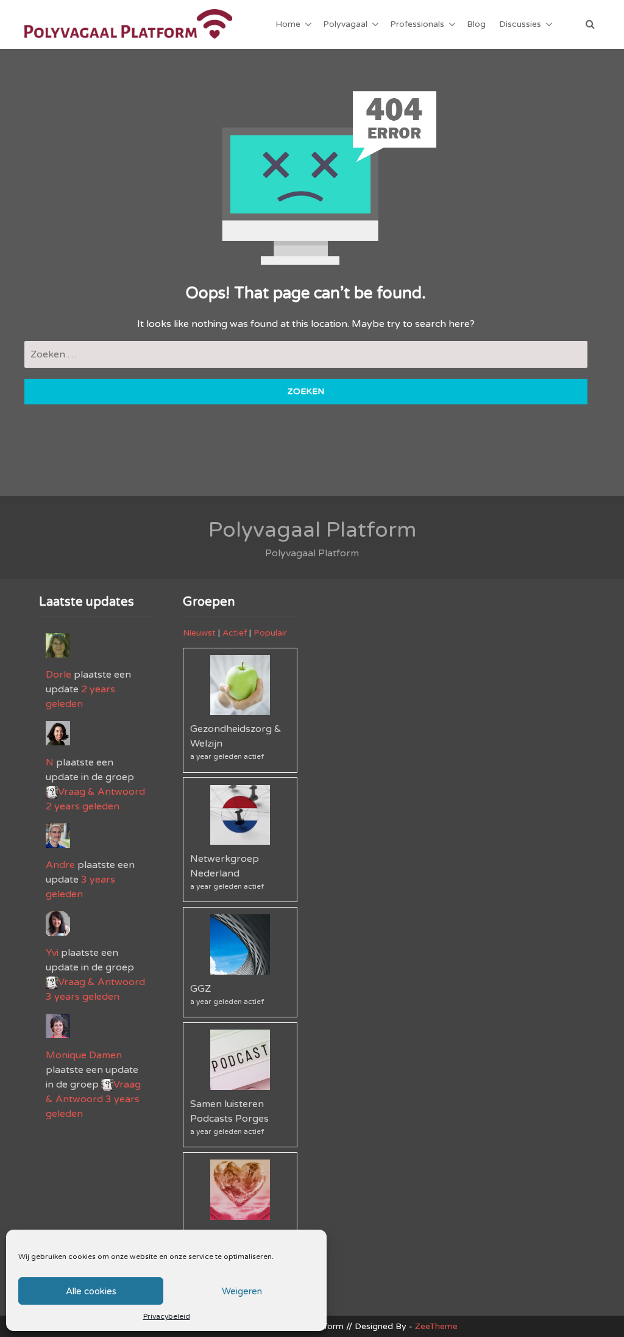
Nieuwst (199, 633)
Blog (476, 24)
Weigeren (242, 1291)
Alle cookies (91, 1291)
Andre (60, 865)
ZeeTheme (436, 1326)
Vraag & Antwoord (101, 792)
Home (287, 24)
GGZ (200, 989)
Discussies (520, 24)
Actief (234, 633)
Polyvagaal (345, 24)
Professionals (417, 24)
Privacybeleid (166, 1316)
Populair (270, 633)
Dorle (58, 674)
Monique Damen (84, 1055)
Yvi (52, 953)
